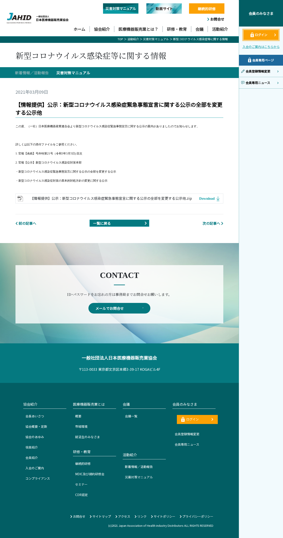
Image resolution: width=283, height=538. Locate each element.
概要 (78, 416)
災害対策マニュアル (156, 39)
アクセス (123, 516)
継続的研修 (207, 8)
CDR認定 (81, 494)
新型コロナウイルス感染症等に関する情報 (200, 39)
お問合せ (216, 19)
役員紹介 (31, 447)
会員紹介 (31, 457)
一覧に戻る (102, 223)
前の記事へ (27, 223)
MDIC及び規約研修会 (89, 474)
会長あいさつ (34, 416)
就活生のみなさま (87, 437)
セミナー (81, 484)
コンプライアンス (37, 478)
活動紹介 (220, 29)
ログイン (192, 419)
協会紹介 (102, 29)
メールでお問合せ (110, 308)
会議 (199, 29)
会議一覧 (131, 416)
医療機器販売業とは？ (138, 29)
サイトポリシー (164, 516)
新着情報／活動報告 (32, 72)
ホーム (79, 29)
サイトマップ (101, 516)
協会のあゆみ (34, 437)
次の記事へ (211, 223)
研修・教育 (177, 29)
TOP (120, 39)
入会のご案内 (34, 468)
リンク (142, 516)
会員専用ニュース (187, 444)
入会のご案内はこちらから (261, 46)
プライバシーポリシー (197, 516)
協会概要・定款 (36, 426)
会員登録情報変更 (187, 434)
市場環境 (81, 426)
